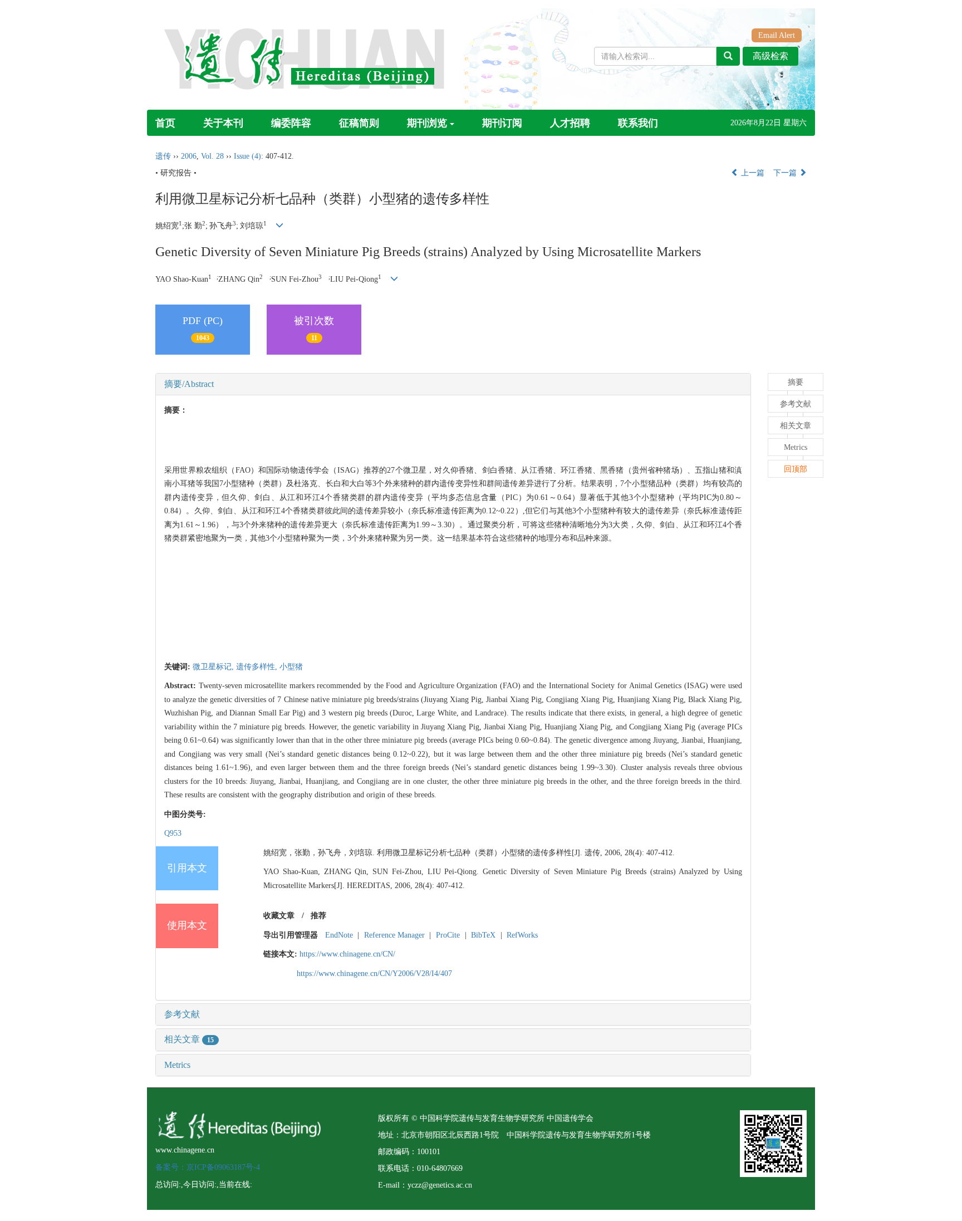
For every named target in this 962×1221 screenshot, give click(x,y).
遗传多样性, (257, 667)
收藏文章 (279, 915)
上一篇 (751, 173)
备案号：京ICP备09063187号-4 (207, 1167)
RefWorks (522, 935)
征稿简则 (359, 123)
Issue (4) (247, 156)
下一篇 (786, 173)
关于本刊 (223, 123)
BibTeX (483, 935)
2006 (189, 156)
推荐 (318, 915)
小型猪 (291, 667)
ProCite (448, 935)
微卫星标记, (214, 667)
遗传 (163, 156)
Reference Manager (394, 935)
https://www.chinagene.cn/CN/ (347, 954)
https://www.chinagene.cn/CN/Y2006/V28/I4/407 (374, 973)
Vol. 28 (212, 156)
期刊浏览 (427, 123)
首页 (165, 123)
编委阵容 (291, 123)
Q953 (172, 833)
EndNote (339, 935)
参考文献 (182, 1014)
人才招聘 (570, 123)
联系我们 (638, 123)
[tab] (453, 384)
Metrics (177, 1065)
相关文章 (189, 1039)
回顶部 (795, 469)
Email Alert (776, 35)
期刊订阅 (502, 123)
